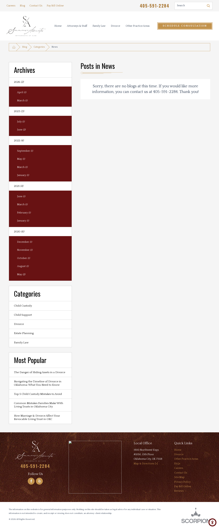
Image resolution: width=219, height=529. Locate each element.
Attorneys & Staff (77, 26)
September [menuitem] (25, 151)
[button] (212, 522)
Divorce (115, 26)
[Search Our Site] (208, 5)
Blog (22, 5)
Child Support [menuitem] (23, 315)
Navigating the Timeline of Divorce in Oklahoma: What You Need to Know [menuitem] (37, 383)
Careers (11, 5)
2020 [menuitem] (19, 231)
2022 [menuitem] (19, 140)
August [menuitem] (23, 266)
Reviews (179, 491)
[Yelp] (39, 481)
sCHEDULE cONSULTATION (185, 25)
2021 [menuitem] (18, 186)
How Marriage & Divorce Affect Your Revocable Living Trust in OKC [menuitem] (37, 417)
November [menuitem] (24, 250)
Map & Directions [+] (146, 463)
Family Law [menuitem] (21, 342)
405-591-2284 (154, 5)
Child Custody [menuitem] (23, 305)
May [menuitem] (21, 159)
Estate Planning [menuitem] (24, 333)
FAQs (177, 463)
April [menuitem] (21, 92)
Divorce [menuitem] (19, 324)
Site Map (179, 477)
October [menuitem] (23, 258)
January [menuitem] (23, 175)
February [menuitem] (24, 212)
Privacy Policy (182, 482)
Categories (39, 47)
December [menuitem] (24, 242)
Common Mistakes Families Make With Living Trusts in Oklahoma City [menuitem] (38, 405)
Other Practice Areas (138, 26)
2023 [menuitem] (19, 111)
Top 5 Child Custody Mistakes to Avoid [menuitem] (38, 394)
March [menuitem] (22, 100)
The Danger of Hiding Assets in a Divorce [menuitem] (39, 372)
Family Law (99, 26)
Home (58, 26)
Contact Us (35, 5)
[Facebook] (31, 481)
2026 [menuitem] (19, 82)
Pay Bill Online (55, 5)
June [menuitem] (21, 129)
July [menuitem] (21, 121)
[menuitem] (58, 26)
